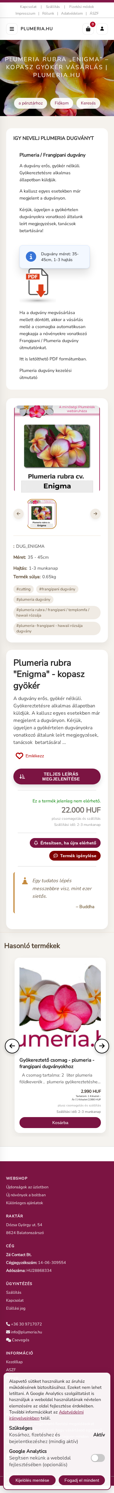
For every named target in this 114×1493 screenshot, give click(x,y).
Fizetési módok (81, 6)
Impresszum (25, 13)
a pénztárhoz (31, 103)
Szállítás (53, 6)
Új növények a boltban (26, 1195)
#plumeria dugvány (33, 599)
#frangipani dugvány (57, 589)
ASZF (11, 1370)
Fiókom (62, 103)
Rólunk (48, 13)
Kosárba (60, 1122)
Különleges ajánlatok (24, 1203)
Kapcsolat (28, 6)
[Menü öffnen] (12, 29)
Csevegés (20, 1340)
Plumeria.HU (37, 29)
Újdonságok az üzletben (27, 1187)
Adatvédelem (72, 13)
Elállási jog (16, 1308)
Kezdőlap (14, 1362)
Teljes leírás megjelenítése (61, 776)
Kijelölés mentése (32, 1480)
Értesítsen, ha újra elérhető (68, 842)
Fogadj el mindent (81, 1480)
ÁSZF (94, 13)
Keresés (88, 103)
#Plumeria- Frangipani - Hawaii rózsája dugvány (49, 628)
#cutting (23, 589)
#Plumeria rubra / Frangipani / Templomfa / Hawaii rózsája (52, 612)
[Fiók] (102, 29)
